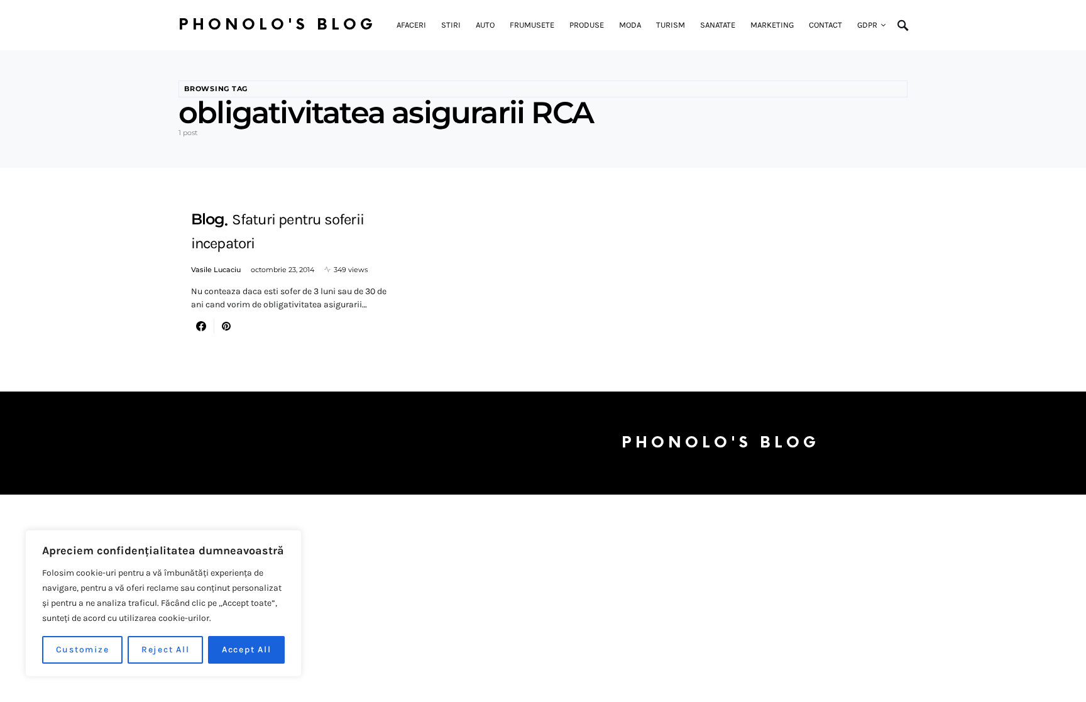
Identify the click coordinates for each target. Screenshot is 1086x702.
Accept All (247, 649)
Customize (82, 649)
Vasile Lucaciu (216, 269)
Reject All (165, 649)
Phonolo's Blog (277, 25)
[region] (163, 603)
